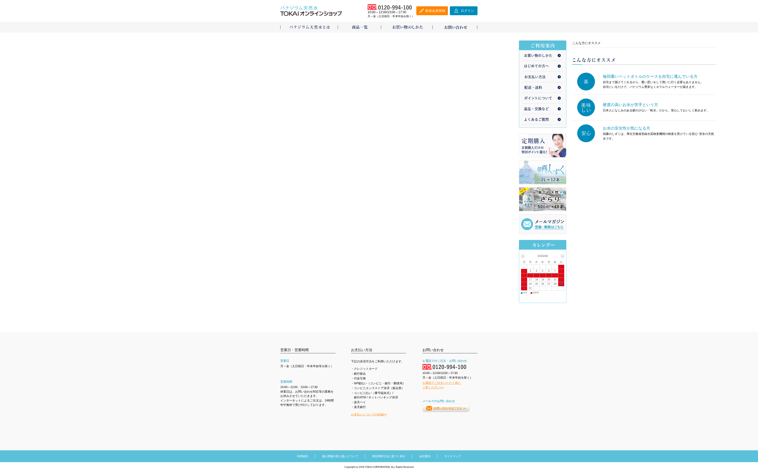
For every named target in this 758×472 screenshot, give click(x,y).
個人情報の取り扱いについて (340, 456)
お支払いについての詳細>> (369, 414)
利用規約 (302, 456)
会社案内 (424, 456)
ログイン (467, 11)
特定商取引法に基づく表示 (388, 456)
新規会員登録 (435, 11)
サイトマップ (452, 456)
